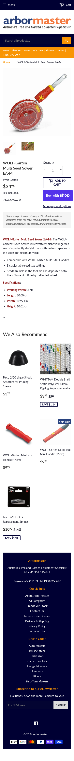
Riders (37, 676)
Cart (68, 4)
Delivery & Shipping (37, 621)
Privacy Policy (37, 626)
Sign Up (61, 705)
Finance (50, 50)
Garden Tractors (37, 661)
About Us (16, 50)
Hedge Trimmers (37, 666)
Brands (27, 50)
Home (6, 50)
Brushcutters (37, 651)
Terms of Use (37, 631)
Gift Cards (38, 50)
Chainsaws (37, 656)
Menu (11, 4)
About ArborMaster (37, 595)
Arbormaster (40, 734)
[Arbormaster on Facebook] (36, 723)
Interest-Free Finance (37, 616)
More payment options (57, 206)
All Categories (37, 600)
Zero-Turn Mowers (37, 681)
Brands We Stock (37, 606)
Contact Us (37, 611)
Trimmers (37, 671)
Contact (60, 50)
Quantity (48, 162)
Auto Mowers (37, 645)
